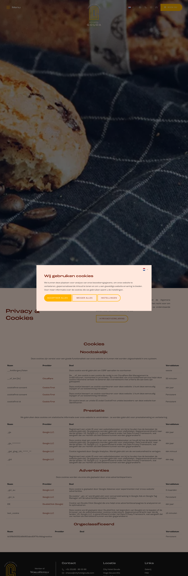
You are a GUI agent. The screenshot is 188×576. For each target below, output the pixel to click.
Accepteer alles (57, 298)
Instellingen (109, 298)
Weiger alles (84, 298)
